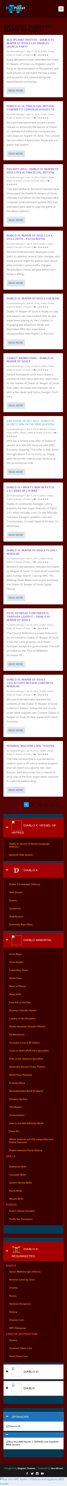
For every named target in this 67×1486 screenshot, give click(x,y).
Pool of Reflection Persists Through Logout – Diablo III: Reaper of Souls (28, 616)
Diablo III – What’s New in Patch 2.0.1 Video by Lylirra (30, 489)
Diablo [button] (29, 1388)
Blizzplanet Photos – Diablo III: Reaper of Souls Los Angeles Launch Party (30, 43)
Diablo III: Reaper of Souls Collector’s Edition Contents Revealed (30, 683)
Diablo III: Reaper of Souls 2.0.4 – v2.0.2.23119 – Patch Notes (30, 237)
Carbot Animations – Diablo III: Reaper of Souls (30, 359)
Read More (16, 90)
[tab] (34, 827)
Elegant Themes (26, 1468)
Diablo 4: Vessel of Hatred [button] (34, 829)
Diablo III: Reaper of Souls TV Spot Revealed (32, 552)
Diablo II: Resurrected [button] (25, 1252)
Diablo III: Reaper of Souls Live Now (33, 298)
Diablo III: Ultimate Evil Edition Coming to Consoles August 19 (30, 107)
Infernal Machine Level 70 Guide (30, 746)
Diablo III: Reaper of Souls (18, 55)
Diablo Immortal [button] (37, 940)
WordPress (57, 1468)
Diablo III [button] (31, 1371)
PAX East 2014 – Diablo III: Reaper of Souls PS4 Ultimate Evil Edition (33, 170)
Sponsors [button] (20, 1416)
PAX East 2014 (37, 180)
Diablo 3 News (47, 51)
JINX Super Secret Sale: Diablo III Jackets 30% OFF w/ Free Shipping (31, 422)
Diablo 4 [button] (30, 870)
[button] (34, 1435)
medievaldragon (17, 51)
